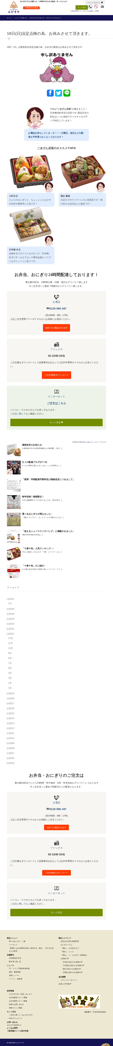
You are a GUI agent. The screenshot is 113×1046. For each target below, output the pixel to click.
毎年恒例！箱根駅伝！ (33, 496)
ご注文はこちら (56, 403)
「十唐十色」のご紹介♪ (33, 566)
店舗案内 (10, 955)
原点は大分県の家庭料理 (70, 941)
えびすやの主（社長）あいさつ (20, 994)
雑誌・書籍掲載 (15, 972)
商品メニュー (12, 938)
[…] (60, 448)
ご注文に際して (18, 414)
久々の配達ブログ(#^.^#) (34, 462)
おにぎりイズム (66, 945)
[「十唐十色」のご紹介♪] (14, 571)
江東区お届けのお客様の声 (73, 972)
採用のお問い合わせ (16, 1004)
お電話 (56, 301)
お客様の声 (65, 959)
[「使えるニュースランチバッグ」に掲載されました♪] (14, 537)
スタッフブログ (99, 442)
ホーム (9, 18)
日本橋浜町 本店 (15, 958)
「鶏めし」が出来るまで (70, 948)
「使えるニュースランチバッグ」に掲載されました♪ (48, 531)
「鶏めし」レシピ (67, 952)
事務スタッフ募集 (15, 1008)
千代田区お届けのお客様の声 (73, 965)
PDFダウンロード (15, 1018)
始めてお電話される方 (56, 328)
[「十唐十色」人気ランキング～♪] (14, 554)
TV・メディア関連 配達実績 (19, 968)
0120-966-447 (57, 308)
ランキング (13, 945)
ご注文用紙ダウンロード (56, 375)
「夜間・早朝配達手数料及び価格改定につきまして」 (48, 479)
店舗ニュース (14, 975)
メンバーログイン (93, 3)
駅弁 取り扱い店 (15, 962)
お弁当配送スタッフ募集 (18, 997)
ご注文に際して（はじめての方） (21, 1015)
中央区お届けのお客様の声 (73, 962)
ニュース (17, 18)
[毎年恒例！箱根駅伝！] (14, 502)
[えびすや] (14, 7)
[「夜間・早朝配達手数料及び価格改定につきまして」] (14, 485)
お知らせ (24, 18)
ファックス (56, 349)
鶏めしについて (65, 938)
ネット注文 (82, 7)
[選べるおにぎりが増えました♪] (14, 519)
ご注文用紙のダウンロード (56, 873)
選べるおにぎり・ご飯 (17, 941)
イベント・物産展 (15, 979)
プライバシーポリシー (69, 980)
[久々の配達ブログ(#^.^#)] (14, 467)
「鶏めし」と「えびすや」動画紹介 (74, 955)
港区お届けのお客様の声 (72, 969)
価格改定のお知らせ (32, 445)
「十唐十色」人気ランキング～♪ (38, 548)
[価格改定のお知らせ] (14, 450)
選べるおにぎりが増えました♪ (37, 514)
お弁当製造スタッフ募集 (18, 1001)
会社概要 (62, 977)
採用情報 (10, 991)
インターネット (56, 396)
